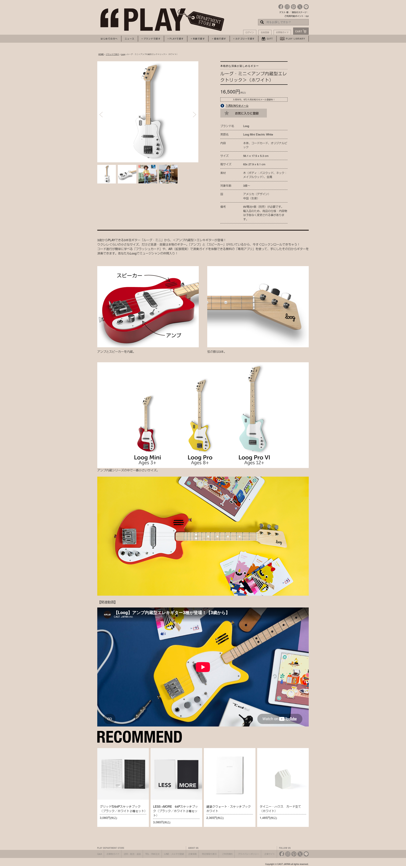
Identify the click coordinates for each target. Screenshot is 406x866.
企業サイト (269, 853)
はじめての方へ (109, 38)
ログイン (250, 32)
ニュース (129, 38)
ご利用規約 (227, 853)
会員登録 (265, 32)
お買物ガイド (282, 32)
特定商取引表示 (209, 853)
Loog (123, 54)
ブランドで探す (112, 54)
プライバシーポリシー (248, 853)
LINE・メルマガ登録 (174, 853)
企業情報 (192, 853)
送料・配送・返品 (132, 853)
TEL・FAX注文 (152, 853)
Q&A (99, 853)
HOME (101, 54)
